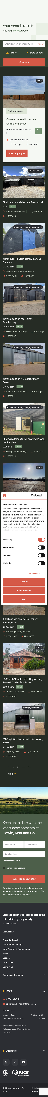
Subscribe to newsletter (24, 879)
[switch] (41, 547)
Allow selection (24, 590)
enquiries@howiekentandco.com (21, 1004)
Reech (34, 1091)
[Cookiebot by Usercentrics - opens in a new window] (34, 495)
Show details (34, 573)
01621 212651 (13, 998)
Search (25, 62)
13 (29, 767)
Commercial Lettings (16, 868)
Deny (24, 599)
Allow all (24, 582)
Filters (13, 52)
